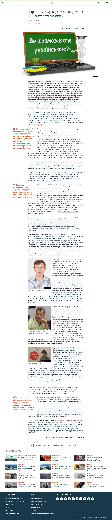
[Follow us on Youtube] (65, 498)
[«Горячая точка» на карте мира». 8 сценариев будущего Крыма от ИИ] (79, 476)
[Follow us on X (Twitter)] (61, 498)
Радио (7, 507)
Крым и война (56, 455)
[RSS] (84, 498)
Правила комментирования (39, 501)
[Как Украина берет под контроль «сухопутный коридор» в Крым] (11, 458)
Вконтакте (62, 220)
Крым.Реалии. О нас (36, 498)
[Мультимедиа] (106, 3)
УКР (97, 2)
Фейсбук (54, 220)
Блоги (19, 473)
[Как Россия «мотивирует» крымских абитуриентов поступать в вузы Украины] (79, 458)
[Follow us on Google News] (73, 498)
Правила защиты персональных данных (42, 513)
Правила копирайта (36, 504)
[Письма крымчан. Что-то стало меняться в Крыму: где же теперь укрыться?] (11, 476)
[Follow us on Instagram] (69, 498)
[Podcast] (88, 498)
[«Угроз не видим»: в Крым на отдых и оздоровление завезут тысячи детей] (45, 476)
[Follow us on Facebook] (57, 498)
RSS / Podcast (9, 510)
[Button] (66, 28)
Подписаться (9, 504)
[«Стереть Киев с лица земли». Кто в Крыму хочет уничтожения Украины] (45, 458)
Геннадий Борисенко (34, 20)
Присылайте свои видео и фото (14, 498)
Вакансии (34, 510)
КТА (102, 2)
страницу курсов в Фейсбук (69, 211)
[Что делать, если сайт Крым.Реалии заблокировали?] (79, 485)
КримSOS (40, 124)
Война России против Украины (27, 455)
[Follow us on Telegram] (77, 498)
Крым (88, 473)
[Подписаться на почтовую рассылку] (92, 498)
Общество (32, 8)
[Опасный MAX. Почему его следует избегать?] (45, 485)
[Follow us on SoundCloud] (80, 498)
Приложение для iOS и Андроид (14, 501)
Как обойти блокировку (12, 513)
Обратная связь (35, 507)
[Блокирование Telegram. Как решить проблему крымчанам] (11, 485)
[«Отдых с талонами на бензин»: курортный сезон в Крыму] (45, 467)
